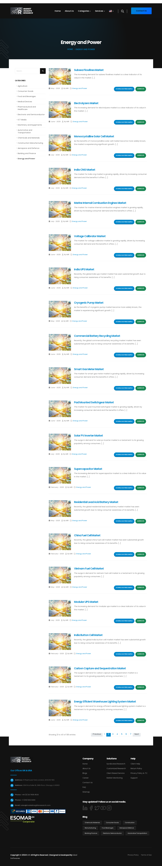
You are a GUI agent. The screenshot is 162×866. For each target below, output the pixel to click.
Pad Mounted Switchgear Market (94, 402)
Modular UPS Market (86, 602)
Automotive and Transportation (25, 131)
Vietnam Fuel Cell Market (89, 568)
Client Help (135, 764)
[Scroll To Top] (157, 863)
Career (86, 778)
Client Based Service (116, 773)
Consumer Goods (25, 91)
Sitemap (86, 792)
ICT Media (22, 119)
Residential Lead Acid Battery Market (96, 502)
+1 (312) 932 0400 (28, 800)
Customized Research (116, 768)
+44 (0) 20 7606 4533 (30, 795)
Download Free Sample (124, 89)
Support (134, 778)
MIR (28, 855)
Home (57, 10)
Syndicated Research (116, 764)
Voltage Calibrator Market (90, 236)
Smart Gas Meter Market (89, 369)
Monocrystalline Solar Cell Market (94, 136)
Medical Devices (25, 101)
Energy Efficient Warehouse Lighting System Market (105, 701)
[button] (111, 10)
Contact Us (88, 782)
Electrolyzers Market (86, 103)
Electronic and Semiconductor (31, 114)
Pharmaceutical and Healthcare (27, 108)
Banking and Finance (27, 153)
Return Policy (136, 768)
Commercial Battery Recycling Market (97, 336)
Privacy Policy (133, 855)
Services (99, 10)
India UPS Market (84, 269)
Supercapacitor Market (88, 469)
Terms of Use (146, 855)
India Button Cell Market (88, 635)
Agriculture (22, 86)
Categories (83, 10)
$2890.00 (140, 89)
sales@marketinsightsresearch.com (35, 805)
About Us (69, 10)
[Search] (122, 11)
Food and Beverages (27, 96)
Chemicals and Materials (29, 138)
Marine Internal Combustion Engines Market (100, 203)
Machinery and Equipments (30, 125)
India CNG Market (84, 170)
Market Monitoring (115, 778)
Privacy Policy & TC (139, 773)
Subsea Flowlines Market (89, 70)
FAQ (84, 787)
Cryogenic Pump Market (88, 302)
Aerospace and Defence (28, 148)
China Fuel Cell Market (87, 535)
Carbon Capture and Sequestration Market (100, 668)
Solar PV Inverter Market (88, 435)
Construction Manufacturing (30, 143)
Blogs (85, 773)
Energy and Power (26, 158)
